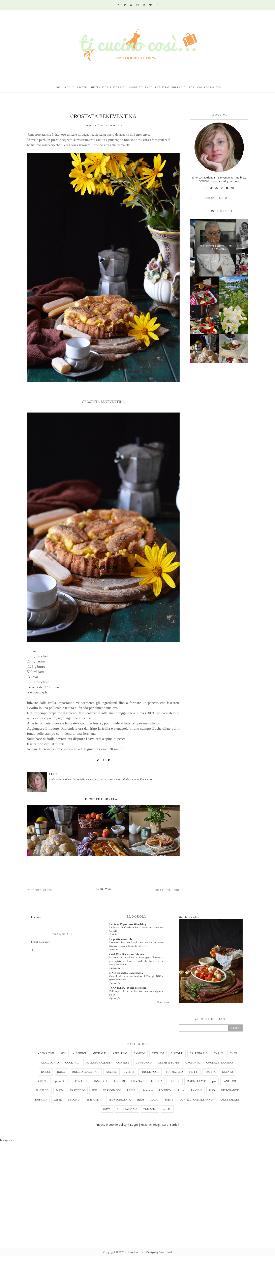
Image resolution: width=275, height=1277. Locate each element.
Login (134, 1124)
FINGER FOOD (150, 1072)
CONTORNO (144, 1063)
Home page (103, 888)
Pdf (191, 87)
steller (140, 1100)
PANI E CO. (42, 1090)
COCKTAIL (72, 1063)
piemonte (147, 1090)
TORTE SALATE (229, 1100)
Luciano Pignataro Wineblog (127, 924)
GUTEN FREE (79, 1081)
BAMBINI (139, 1053)
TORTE (169, 1100)
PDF (94, 1090)
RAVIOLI (196, 1090)
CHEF (233, 1053)
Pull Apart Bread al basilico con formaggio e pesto (136, 992)
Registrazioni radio (170, 87)
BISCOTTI (177, 1053)
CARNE (218, 1053)
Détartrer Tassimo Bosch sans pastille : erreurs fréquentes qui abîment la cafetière (136, 944)
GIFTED (43, 1081)
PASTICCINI (77, 1090)
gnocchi (59, 1081)
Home (58, 87)
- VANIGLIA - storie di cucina (128, 988)
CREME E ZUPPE (168, 1063)
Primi (181, 1090)
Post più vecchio (167, 890)
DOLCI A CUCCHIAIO (85, 1072)
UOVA (107, 1109)
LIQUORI (174, 1081)
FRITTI (193, 1072)
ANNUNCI (79, 1053)
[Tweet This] (97, 760)
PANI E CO (229, 1081)
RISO (212, 1090)
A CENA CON (45, 1053)
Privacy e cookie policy (111, 1124)
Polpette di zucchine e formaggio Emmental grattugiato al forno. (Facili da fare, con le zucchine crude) (136, 961)
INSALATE (101, 1081)
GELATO (227, 1072)
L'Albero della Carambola (126, 973)
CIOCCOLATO (50, 1063)
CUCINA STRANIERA (219, 1063)
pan (214, 1081)
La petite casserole (121, 939)
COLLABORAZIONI (98, 1063)
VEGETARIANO (127, 1109)
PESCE (131, 1090)
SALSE (58, 1100)
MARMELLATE (196, 1081)
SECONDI (74, 1100)
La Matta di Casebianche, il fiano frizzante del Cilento (136, 929)
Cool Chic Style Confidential (127, 954)
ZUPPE (167, 1109)
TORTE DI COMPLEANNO (196, 1100)
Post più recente (39, 890)
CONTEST (122, 1063)
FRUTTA (210, 1072)
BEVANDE (158, 1053)
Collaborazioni (209, 87)
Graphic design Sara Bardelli (160, 1124)
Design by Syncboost (159, 1252)
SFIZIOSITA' (94, 1100)
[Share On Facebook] (103, 760)
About (69, 87)
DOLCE (46, 1072)
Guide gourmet (140, 87)
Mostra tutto (163, 1002)
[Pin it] (109, 760)
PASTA (60, 1090)
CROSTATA (192, 1063)
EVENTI (129, 1072)
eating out (111, 1072)
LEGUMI (119, 1081)
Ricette (82, 87)
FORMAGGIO (174, 1072)
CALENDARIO (199, 1053)
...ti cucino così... (135, 1252)
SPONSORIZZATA (120, 1100)
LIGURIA (156, 1081)
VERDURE (150, 1109)
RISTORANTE (230, 1090)
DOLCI (61, 1072)
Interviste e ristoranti (108, 87)
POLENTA (165, 1090)
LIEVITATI (138, 1081)
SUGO (154, 1100)
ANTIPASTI (99, 1053)
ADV (63, 1053)
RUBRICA (41, 1100)
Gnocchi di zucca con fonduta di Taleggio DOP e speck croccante (136, 977)
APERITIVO (120, 1053)
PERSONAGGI (112, 1090)
